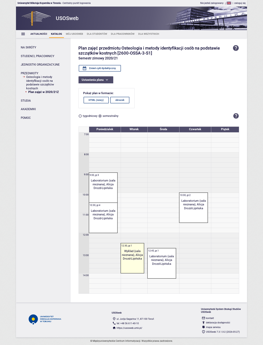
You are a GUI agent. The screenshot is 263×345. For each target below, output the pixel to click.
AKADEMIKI (28, 109)
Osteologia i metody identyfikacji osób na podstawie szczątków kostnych (40, 82)
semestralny (110, 116)
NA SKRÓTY (28, 47)
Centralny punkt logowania (77, 3)
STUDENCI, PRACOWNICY (37, 56)
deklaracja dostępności (218, 322)
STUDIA (26, 100)
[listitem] (38, 34)
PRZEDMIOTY (29, 73)
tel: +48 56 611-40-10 (128, 323)
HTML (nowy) (96, 100)
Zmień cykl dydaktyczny (102, 68)
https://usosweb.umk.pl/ (129, 328)
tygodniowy (90, 116)
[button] (236, 116)
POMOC (26, 118)
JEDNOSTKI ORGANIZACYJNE (40, 64)
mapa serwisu (213, 327)
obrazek (119, 100)
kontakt (210, 318)
